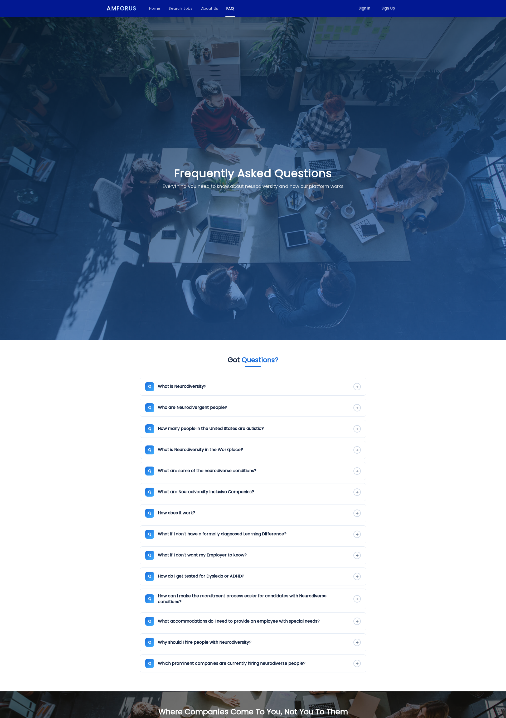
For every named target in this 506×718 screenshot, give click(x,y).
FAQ (230, 8)
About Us (209, 8)
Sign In (364, 8)
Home (154, 8)
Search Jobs (180, 8)
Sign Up (388, 8)
